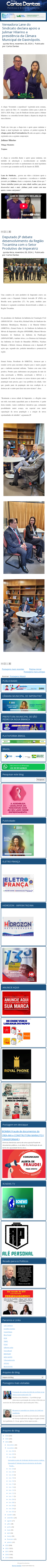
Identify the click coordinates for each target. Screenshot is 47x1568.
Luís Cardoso (8, 1326)
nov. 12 (11, 1493)
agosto (9, 1521)
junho (9, 1527)
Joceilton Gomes (9, 1329)
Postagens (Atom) (18, 676)
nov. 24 (11, 1472)
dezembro (11, 1445)
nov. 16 (11, 1481)
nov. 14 (11, 1487)
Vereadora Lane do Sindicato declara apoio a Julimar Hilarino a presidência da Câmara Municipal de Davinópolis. (21, 32)
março (9, 1536)
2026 (7, 1436)
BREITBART (7, 1354)
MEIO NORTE (8, 1357)
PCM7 (6, 1344)
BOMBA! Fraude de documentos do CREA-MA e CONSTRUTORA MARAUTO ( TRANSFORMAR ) (23, 1135)
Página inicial (35, 669)
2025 (7, 1439)
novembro (11, 1448)
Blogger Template (16, 1565)
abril (8, 1533)
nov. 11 (11, 1496)
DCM (5, 1338)
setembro (10, 1518)
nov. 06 (11, 1505)
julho (9, 1524)
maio (9, 1530)
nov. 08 (11, 1502)
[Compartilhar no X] (7, 232)
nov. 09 (11, 1499)
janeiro (9, 1542)
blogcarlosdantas (23, 1563)
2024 (7, 1442)
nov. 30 (11, 1451)
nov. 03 (11, 1512)
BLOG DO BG (8, 1366)
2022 (7, 1548)
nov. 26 (11, 1469)
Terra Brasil (8, 1351)
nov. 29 (11, 1454)
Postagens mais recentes (13, 669)
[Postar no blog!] (5, 232)
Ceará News (8, 1332)
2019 (7, 1558)
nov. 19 (11, 1478)
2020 (7, 1554)
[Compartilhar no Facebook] (10, 232)
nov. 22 (11, 1475)
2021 (7, 1551)
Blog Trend (7, 1335)
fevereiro (10, 1539)
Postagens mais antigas (34, 671)
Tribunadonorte (9, 1360)
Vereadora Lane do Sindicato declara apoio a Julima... (26, 1460)
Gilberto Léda (8, 1348)
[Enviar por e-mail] (2, 232)
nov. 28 (11, 1457)
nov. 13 (11, 1490)
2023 (7, 1545)
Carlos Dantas (12, 46)
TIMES (6, 1341)
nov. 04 (11, 1509)
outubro (10, 1515)
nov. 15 (11, 1484)
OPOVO (6, 1363)
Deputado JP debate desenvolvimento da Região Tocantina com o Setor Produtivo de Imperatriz (23, 243)
